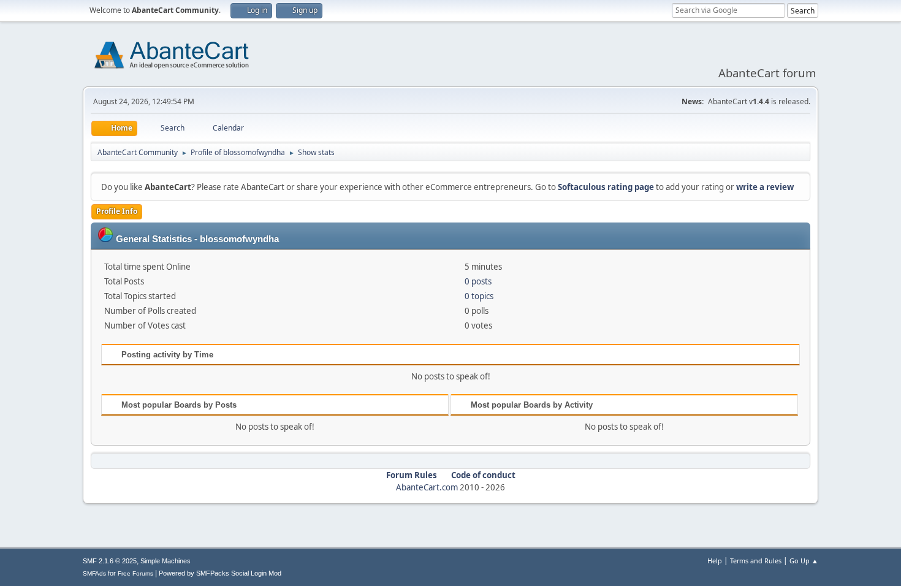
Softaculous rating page (606, 186)
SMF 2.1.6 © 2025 (110, 561)
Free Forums (135, 573)
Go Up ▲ (803, 560)
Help (714, 560)
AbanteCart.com (427, 487)
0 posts (478, 281)
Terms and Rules (755, 560)
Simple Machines (165, 561)
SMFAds (94, 573)
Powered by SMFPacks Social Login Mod (220, 573)
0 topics (479, 296)
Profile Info (116, 211)
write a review (765, 186)
